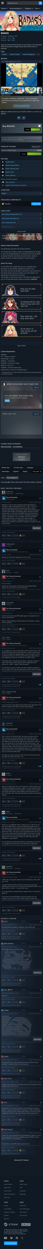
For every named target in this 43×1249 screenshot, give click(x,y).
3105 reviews (9, 725)
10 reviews (9, 604)
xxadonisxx (9, 491)
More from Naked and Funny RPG (22, 384)
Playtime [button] (15, 471)
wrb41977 (9, 723)
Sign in (3, 111)
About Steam (8, 1184)
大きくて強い (11, 38)
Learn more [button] (36, 204)
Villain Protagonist (29, 54)
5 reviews (16, 572)
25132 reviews (19, 493)
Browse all (36, 146)
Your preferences (17, 446)
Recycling (23, 1194)
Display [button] (25, 471)
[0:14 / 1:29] (21, 74)
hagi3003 (9, 866)
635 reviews (18, 813)
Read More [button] (36, 528)
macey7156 (9, 602)
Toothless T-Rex (12, 36)
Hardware (23, 1191)
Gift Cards (7, 1197)
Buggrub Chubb (11, 691)
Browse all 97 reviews (21, 1160)
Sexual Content (15, 54)
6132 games (9, 813)
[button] (4, 8)
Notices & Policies (9, 1212)
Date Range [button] (5, 471)
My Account (23, 1215)
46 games (8, 572)
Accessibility (7, 1209)
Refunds (6, 1218)
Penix (8, 570)
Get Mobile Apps (11, 1243)
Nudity (4, 54)
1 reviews (8, 639)
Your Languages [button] (11, 477)
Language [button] (30, 467)
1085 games (9, 868)
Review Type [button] (5, 467)
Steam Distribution (9, 1194)
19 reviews (17, 868)
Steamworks (7, 1191)
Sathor (8, 637)
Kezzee (8, 773)
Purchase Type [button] (18, 467)
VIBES (8, 811)
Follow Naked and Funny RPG (19, 396)
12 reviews (9, 775)
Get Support (23, 1212)
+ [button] (38, 54)
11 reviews (9, 546)
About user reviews (6, 446)
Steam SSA (7, 1187)
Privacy (6, 1205)
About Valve (23, 1184)
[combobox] (23, 3)
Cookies (6, 1215)
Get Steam (23, 1205)
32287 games (9, 493)
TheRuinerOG (10, 544)
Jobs (21, 1187)
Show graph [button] (36, 471)
